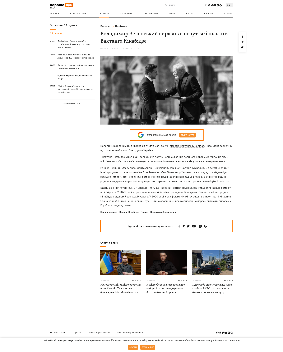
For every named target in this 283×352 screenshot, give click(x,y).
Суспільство (151, 13)
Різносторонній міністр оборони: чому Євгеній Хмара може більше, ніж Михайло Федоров (120, 288)
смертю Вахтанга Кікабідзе (187, 145)
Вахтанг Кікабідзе (129, 212)
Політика (104, 13)
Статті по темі (109, 242)
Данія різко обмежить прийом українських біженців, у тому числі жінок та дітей (74, 44)
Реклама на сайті (58, 332)
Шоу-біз (208, 13)
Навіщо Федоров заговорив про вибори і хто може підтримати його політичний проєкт (165, 288)
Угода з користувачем (99, 332)
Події (172, 13)
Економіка (126, 13)
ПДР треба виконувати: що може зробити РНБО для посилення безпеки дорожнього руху (212, 288)
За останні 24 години (63, 25)
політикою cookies (230, 340)
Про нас (77, 332)
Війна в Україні (79, 13)
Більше (228, 13)
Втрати (144, 212)
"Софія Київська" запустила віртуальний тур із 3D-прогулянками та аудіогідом (75, 89)
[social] (206, 5)
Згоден (133, 347)
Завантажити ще (72, 103)
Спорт (189, 13)
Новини (54, 13)
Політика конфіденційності (130, 332)
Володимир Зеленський (163, 212)
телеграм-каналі (215, 161)
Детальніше (148, 347)
